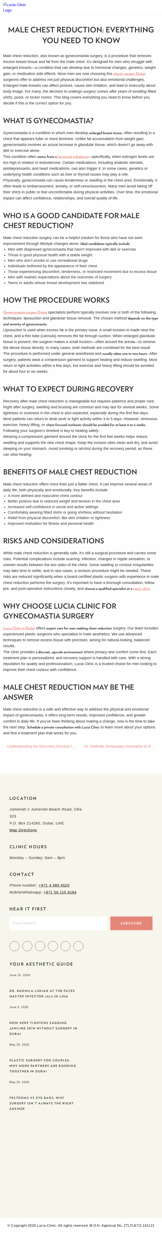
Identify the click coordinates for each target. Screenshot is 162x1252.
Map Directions (23, 830)
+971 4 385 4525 (54, 885)
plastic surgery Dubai (129, 73)
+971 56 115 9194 (60, 892)
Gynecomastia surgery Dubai (25, 312)
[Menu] (154, 7)
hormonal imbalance (73, 156)
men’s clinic (141, 588)
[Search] (146, 7)
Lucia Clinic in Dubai (19, 628)
